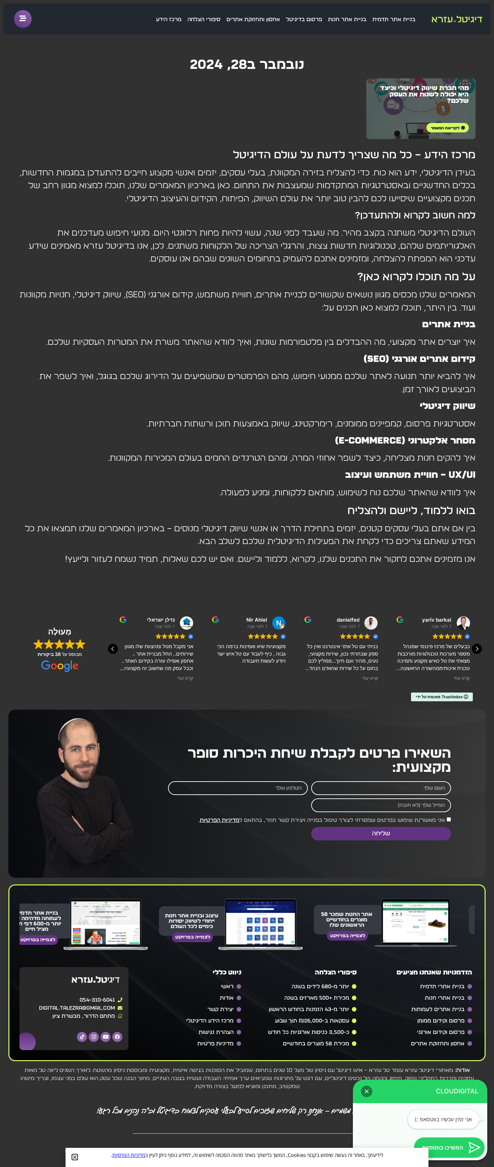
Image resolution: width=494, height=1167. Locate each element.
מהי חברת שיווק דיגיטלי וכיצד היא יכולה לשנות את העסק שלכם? (424, 94)
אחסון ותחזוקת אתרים (253, 19)
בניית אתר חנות (347, 19)
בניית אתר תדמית (393, 19)
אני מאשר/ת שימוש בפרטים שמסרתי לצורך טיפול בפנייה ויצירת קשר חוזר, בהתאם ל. (321, 820)
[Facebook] (117, 1037)
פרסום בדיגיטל (304, 19)
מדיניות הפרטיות (219, 820)
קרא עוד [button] (185, 678)
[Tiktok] (82, 1037)
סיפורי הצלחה (204, 19)
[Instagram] (94, 1037)
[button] (477, 649)
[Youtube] (105, 1037)
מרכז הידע (168, 19)
